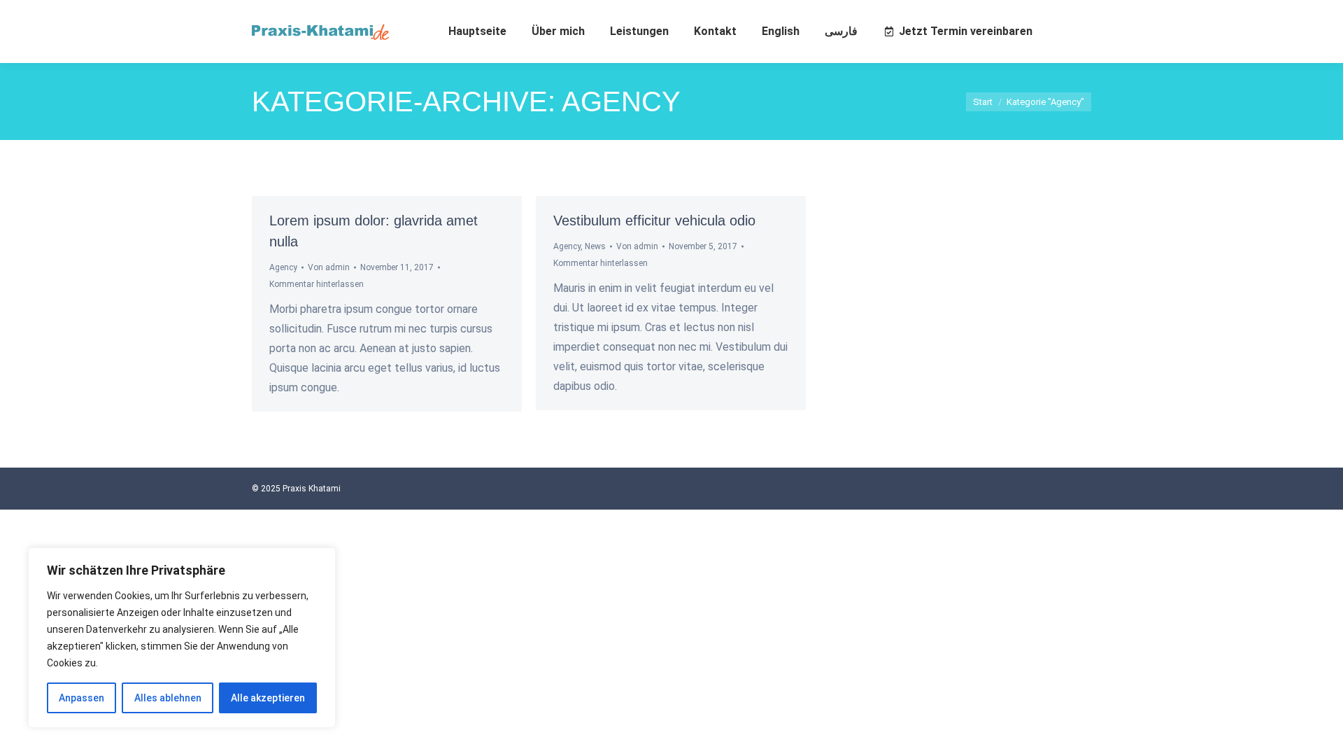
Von (329, 267)
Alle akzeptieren (268, 698)
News (595, 246)
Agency (283, 267)
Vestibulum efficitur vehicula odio (654, 220)
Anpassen (81, 698)
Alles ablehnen (167, 698)
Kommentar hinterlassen (316, 284)
